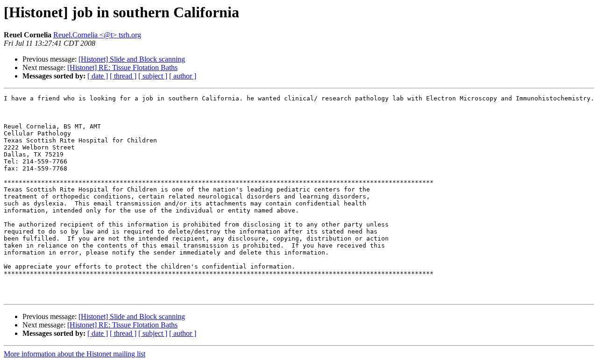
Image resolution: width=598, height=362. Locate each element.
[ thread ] (123, 76)
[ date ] (97, 76)
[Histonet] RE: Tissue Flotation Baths (122, 67)
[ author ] (182, 76)
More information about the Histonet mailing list (74, 354)
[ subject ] (152, 76)
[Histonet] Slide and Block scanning (131, 59)
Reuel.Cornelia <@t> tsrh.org (97, 35)
